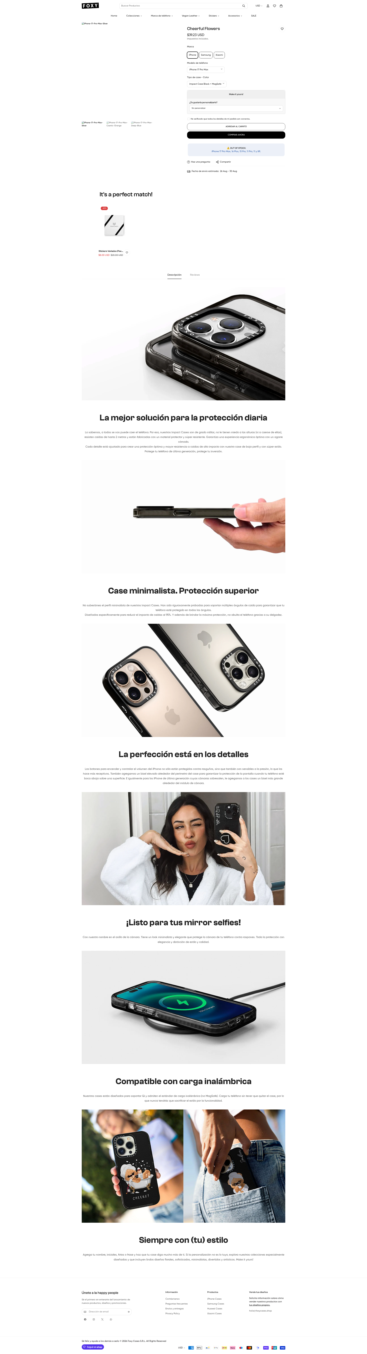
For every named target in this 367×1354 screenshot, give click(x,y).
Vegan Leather (189, 16)
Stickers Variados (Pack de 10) (111, 251)
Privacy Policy (172, 1314)
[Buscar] (243, 6)
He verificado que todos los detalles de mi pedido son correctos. (220, 119)
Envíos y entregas (174, 1309)
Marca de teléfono (160, 16)
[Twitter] (102, 1319)
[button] (281, 6)
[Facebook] (85, 1319)
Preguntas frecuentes (176, 1304)
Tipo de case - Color (198, 77)
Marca (190, 47)
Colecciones (132, 16)
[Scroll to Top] (361, 1338)
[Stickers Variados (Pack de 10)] (114, 225)
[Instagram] (93, 1319)
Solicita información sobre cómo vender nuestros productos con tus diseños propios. (266, 1301)
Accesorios (234, 16)
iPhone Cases (214, 1299)
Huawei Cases (214, 1309)
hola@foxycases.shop (260, 1311)
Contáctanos (172, 1299)
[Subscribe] (128, 1311)
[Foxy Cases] (90, 6)
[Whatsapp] (111, 1319)
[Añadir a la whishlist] (282, 29)
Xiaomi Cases (214, 1314)
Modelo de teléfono (197, 63)
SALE (253, 16)
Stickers (213, 16)
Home (114, 16)
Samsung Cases (215, 1304)
